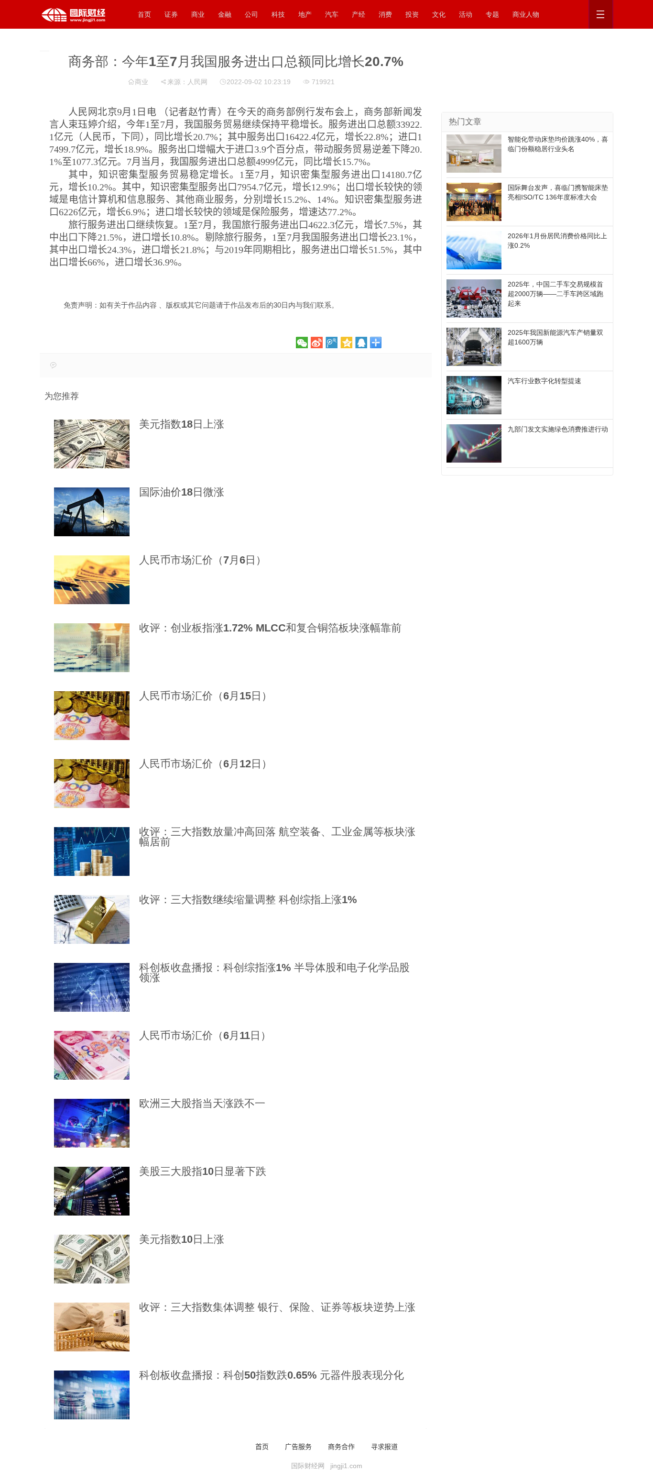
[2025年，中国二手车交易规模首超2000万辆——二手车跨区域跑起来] (473, 298)
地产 (305, 14)
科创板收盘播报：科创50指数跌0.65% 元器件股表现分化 (271, 1375)
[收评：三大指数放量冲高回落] (92, 851)
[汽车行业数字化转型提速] (473, 394)
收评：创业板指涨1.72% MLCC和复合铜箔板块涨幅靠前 (270, 628)
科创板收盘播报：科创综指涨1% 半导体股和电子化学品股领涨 (274, 973)
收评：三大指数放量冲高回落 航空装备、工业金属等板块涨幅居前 (277, 837)
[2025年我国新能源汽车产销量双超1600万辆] (473, 346)
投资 (412, 14)
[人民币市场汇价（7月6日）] (92, 579)
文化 (439, 14)
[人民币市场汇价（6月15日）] (92, 715)
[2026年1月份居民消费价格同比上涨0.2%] (473, 250)
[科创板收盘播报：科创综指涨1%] (92, 987)
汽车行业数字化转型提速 (544, 381)
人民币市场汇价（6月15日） (205, 696)
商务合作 (341, 1446)
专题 (492, 14)
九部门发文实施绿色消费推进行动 (558, 429)
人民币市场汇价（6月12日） (205, 764)
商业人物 (525, 14)
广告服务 (298, 1446)
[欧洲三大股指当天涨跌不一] (92, 1123)
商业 (198, 14)
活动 (465, 14)
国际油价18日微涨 (181, 492)
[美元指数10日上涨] (92, 1259)
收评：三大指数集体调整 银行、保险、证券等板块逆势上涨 (277, 1307)
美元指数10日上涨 (181, 1239)
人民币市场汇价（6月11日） (205, 1035)
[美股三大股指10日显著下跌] (92, 1191)
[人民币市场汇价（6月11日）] (92, 1055)
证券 (171, 14)
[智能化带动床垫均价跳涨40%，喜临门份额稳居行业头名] (473, 153)
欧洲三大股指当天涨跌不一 (202, 1103)
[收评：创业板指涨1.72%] (92, 647)
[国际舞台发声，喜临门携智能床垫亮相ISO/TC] (473, 201)
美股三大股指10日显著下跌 (202, 1171)
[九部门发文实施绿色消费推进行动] (473, 443)
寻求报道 (384, 1446)
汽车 (331, 14)
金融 (224, 14)
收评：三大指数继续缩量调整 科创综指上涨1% (248, 900)
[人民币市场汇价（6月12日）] (92, 783)
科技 (278, 14)
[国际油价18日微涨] (92, 511)
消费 (385, 14)
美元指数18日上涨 (181, 424)
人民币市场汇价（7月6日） (202, 560)
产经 (358, 14)
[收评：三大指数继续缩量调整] (92, 919)
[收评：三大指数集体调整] (92, 1327)
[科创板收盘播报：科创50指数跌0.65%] (92, 1395)
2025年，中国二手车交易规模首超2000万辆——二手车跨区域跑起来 (555, 293)
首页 (144, 14)
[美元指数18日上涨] (92, 444)
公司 (251, 14)
